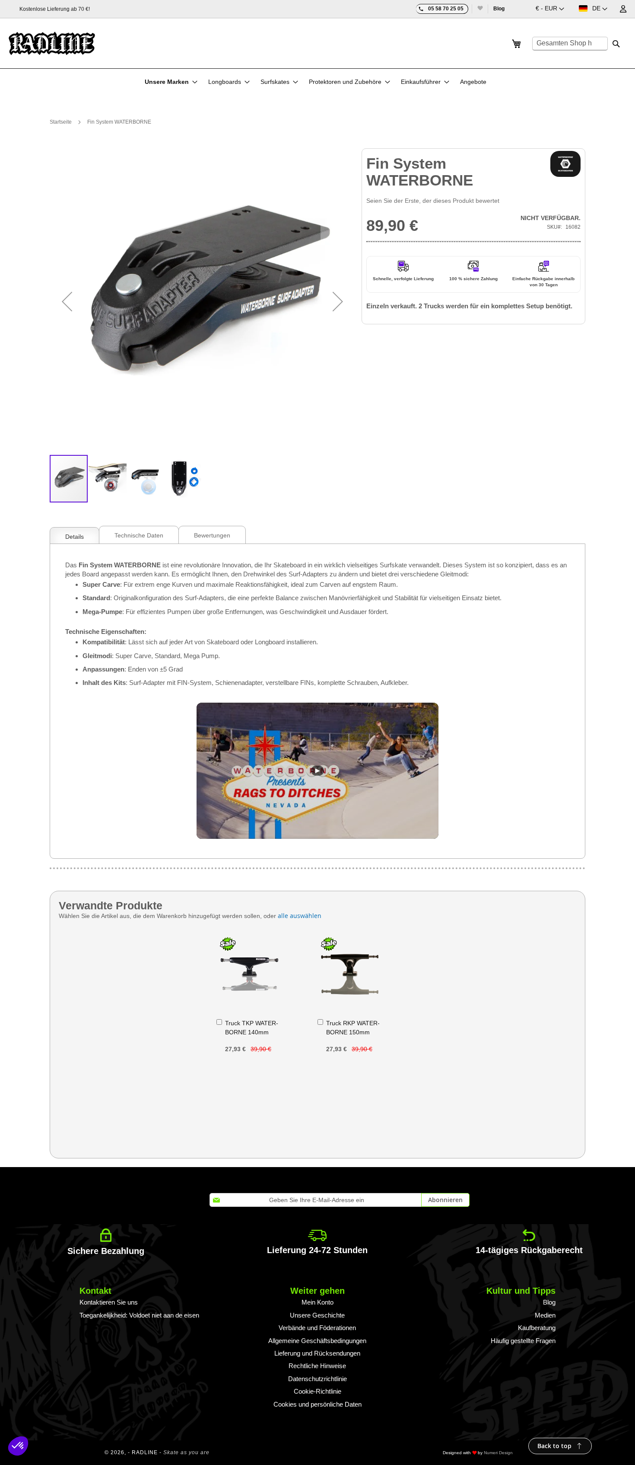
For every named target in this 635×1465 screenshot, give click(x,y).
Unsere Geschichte (317, 1315)
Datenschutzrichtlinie (317, 1378)
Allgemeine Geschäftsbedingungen (317, 1340)
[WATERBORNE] (565, 164)
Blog (499, 9)
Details (74, 536)
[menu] (318, 82)
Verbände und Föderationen (317, 1327)
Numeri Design (498, 1452)
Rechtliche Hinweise (317, 1365)
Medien (545, 1315)
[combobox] (570, 44)
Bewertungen (212, 535)
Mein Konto (317, 1302)
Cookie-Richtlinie (317, 1391)
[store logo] (52, 43)
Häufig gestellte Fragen (523, 1340)
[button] (550, 9)
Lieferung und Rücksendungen (317, 1353)
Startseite (61, 122)
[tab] (74, 534)
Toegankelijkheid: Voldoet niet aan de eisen (139, 1315)
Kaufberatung (537, 1327)
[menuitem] (171, 81)
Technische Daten (138, 535)
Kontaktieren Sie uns (108, 1302)
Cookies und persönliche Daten (317, 1404)
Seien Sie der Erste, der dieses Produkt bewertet (432, 200)
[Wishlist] (480, 8)
